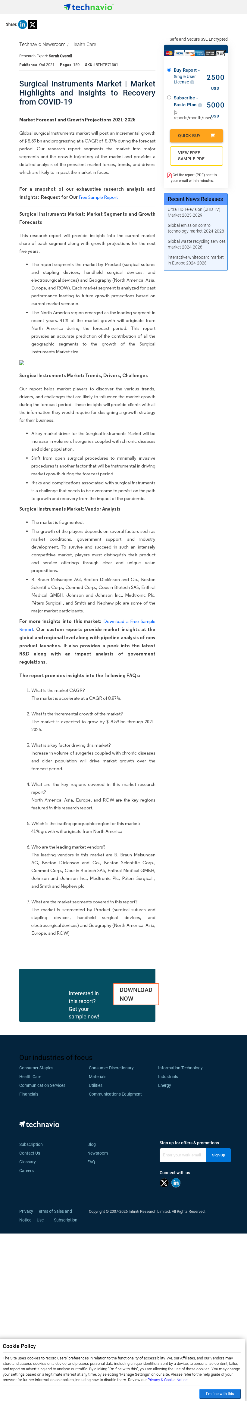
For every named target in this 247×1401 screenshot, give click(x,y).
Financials (28, 1094)
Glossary (27, 1161)
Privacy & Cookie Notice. (168, 1380)
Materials (97, 1076)
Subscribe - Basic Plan (186, 101)
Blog (93, 1144)
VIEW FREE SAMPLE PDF (191, 155)
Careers (26, 1170)
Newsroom (99, 1153)
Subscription (31, 1144)
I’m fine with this (220, 1393)
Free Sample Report (98, 197)
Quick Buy (189, 135)
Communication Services (42, 1085)
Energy (164, 1085)
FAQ (93, 1161)
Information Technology (180, 1067)
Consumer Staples (36, 1067)
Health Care (83, 44)
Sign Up (218, 1155)
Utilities (95, 1085)
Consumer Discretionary (111, 1067)
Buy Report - (187, 75)
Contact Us (29, 1153)
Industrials (168, 1076)
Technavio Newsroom (42, 44)
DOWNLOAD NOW (136, 994)
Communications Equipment (115, 1094)
